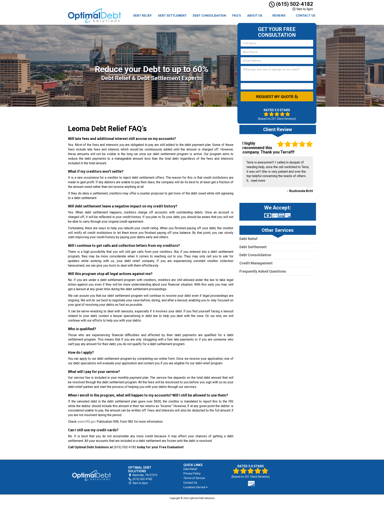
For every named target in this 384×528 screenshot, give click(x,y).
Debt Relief (142, 15)
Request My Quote (275, 96)
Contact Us (305, 15)
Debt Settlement (172, 15)
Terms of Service (194, 478)
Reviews (279, 15)
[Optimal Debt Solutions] (91, 475)
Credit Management (256, 263)
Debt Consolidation (209, 15)
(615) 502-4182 (294, 4)
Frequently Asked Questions (262, 271)
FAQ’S (236, 15)
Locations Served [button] (194, 487)
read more (258, 180)
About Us (254, 15)
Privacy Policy (192, 473)
